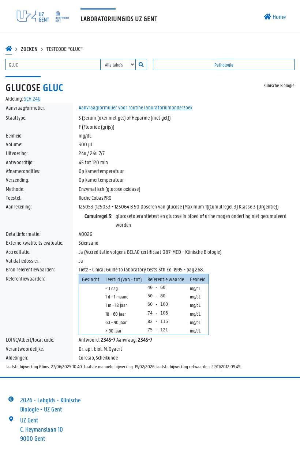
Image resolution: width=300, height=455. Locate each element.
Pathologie (223, 64)
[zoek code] (141, 64)
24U (37, 98)
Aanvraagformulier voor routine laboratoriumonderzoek (135, 107)
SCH (27, 98)
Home (278, 16)
